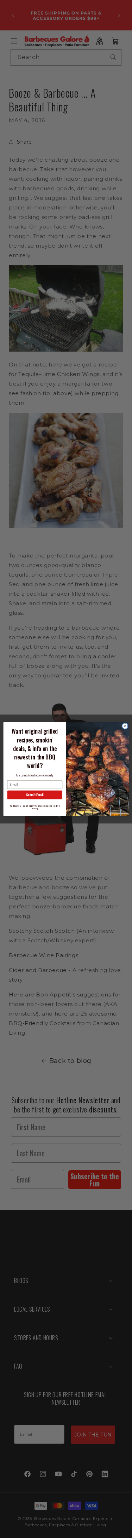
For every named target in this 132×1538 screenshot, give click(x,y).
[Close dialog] (124, 726)
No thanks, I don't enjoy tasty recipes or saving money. (34, 807)
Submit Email (34, 794)
